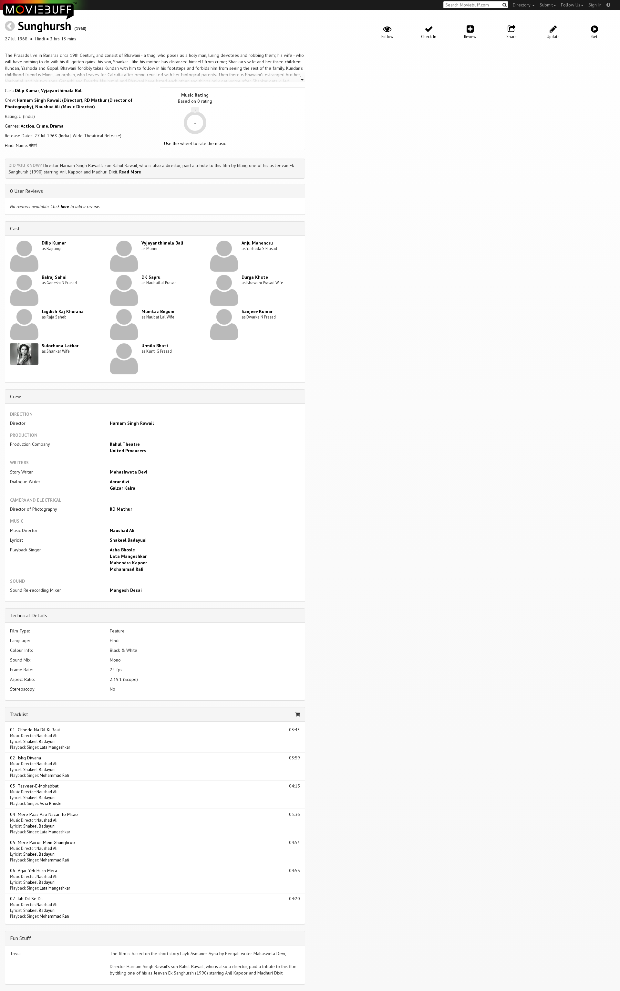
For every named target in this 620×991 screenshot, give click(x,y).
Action (27, 126)
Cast (15, 228)
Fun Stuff (20, 938)
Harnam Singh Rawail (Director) (49, 100)
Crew (15, 396)
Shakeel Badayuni (128, 540)
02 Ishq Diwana (25, 758)
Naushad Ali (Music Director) (65, 107)
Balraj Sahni (54, 277)
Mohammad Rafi (126, 569)
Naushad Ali (122, 530)
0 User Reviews (26, 191)
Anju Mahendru (257, 243)
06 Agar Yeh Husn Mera (33, 870)
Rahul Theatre (125, 444)
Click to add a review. (75, 206)
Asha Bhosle (122, 550)
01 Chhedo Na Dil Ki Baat (35, 730)
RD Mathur (121, 509)
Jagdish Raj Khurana (63, 311)
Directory (522, 5)
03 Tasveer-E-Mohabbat (34, 786)
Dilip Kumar (27, 90)
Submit (546, 5)
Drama (57, 126)
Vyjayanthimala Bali (62, 90)
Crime (42, 126)
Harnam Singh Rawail (132, 423)
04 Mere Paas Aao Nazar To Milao (44, 814)
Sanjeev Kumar (257, 311)
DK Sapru (150, 277)
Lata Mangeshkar (128, 556)
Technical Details (28, 615)
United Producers (128, 451)
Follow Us (570, 5)
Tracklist (19, 714)
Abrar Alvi (119, 482)
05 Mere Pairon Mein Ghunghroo (42, 842)
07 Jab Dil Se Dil (26, 899)
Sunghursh (44, 25)
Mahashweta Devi (128, 472)
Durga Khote (255, 277)
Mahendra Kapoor (128, 563)
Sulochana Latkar (60, 346)
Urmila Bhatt (155, 346)
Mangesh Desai (126, 590)
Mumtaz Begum (157, 311)
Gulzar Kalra (122, 488)
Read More (130, 172)
